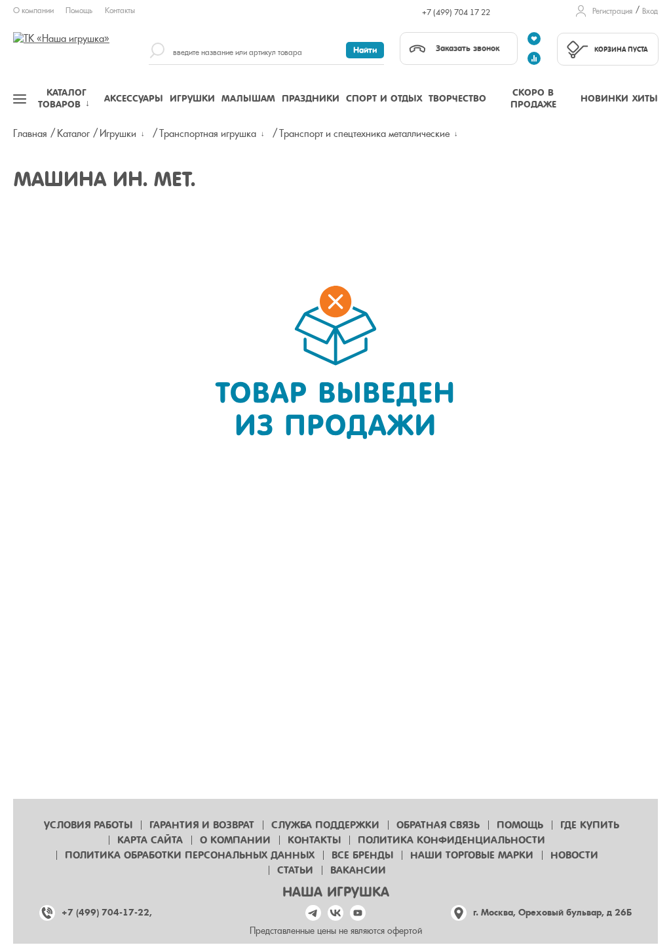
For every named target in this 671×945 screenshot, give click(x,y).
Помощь (79, 10)
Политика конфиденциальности (451, 840)
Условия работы (88, 825)
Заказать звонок (467, 48)
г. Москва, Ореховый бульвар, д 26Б (552, 912)
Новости (574, 855)
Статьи (295, 870)
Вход (650, 11)
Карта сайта (150, 840)
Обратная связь (438, 825)
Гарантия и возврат (201, 825)
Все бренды (362, 855)
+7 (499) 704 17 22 (456, 12)
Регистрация (612, 11)
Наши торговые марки (471, 855)
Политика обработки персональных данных (190, 855)
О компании (33, 10)
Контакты (120, 10)
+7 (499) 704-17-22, (107, 912)
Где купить (589, 825)
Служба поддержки (325, 825)
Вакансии (358, 870)
